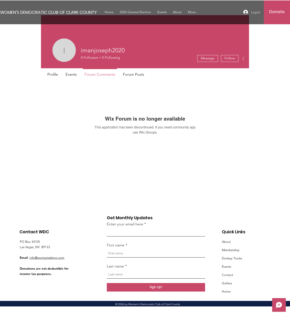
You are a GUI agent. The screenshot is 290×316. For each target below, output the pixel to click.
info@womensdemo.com (47, 258)
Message (207, 58)
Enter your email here (125, 224)
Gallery (227, 283)
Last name (115, 266)
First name (115, 245)
